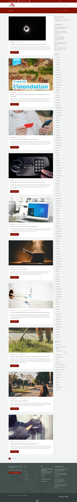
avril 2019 (57, 278)
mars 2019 (58, 281)
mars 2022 (58, 190)
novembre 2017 (58, 321)
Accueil (35, 5)
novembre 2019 (58, 261)
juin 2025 (57, 92)
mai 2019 (57, 276)
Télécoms (24, 224)
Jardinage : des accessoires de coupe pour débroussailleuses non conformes (29, 356)
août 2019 (57, 268)
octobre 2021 (58, 203)
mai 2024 (57, 125)
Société (24, 267)
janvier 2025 (58, 105)
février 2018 (58, 314)
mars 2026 (58, 69)
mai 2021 (57, 215)
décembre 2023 (58, 137)
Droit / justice (58, 362)
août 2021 (57, 208)
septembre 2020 (59, 236)
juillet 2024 (58, 120)
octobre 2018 (58, 294)
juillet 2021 (58, 210)
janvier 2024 (58, 135)
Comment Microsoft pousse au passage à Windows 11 (24, 226)
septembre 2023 (59, 145)
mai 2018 (57, 306)
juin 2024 (57, 122)
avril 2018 (57, 309)
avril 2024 (57, 127)
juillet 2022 (58, 180)
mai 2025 (57, 94)
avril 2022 (57, 188)
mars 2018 (58, 311)
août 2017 (57, 329)
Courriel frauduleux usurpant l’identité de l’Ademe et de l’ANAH (61, 44)
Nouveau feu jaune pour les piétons (19, 400)
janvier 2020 (58, 256)
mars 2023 (58, 160)
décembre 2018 (58, 289)
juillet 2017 (58, 331)
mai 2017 (57, 334)
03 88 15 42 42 (13, 1)
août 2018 (57, 299)
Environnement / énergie (27, 310)
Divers (24, 354)
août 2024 (57, 117)
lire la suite (14, 52)
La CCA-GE (53, 5)
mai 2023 (57, 155)
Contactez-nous (23, 1)
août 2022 (57, 178)
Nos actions (60, 5)
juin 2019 (57, 273)
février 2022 (58, 193)
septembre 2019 (59, 266)
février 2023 (58, 163)
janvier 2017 (58, 336)
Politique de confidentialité (45, 479)
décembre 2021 (58, 198)
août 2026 (57, 57)
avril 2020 (57, 248)
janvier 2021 (58, 226)
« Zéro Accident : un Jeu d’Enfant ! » (19, 269)
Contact (66, 5)
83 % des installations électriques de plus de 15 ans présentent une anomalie (29, 312)
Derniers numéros (59, 357)
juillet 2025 (58, 89)
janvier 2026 (58, 74)
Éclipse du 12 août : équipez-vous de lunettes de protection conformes (28, 44)
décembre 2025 (58, 77)
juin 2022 (57, 183)
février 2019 (58, 284)
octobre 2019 (58, 263)
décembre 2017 (58, 319)
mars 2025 (58, 100)
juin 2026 (57, 62)
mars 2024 (58, 130)
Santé (57, 379)
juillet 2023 (58, 150)
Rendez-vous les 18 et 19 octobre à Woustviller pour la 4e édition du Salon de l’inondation (29, 95)
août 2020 (57, 238)
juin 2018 (57, 304)
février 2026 (58, 72)
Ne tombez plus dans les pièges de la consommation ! (24, 139)
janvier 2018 (58, 316)
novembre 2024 (58, 110)
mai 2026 (57, 64)
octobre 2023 (58, 142)
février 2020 (58, 253)
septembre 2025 (59, 84)
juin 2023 (57, 152)
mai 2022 (57, 185)
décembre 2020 (58, 228)
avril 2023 (57, 157)
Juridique (47, 5)
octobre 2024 (58, 112)
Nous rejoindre (58, 374)
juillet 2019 (58, 271)
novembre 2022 (58, 170)
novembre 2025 (58, 79)
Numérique (58, 377)
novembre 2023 (58, 140)
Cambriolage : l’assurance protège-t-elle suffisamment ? (24, 443)
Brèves (65, 352)
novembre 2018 (58, 291)
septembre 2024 (59, 115)
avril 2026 (57, 67)
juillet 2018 (58, 301)
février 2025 (58, 102)
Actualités (41, 5)
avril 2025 (57, 97)
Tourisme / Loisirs (42, 180)
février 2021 (58, 223)
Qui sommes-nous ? (15, 472)
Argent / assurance (20, 180)
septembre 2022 (59, 175)
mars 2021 (58, 221)
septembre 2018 (59, 296)
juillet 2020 (58, 241)
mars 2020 (58, 251)
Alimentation (58, 344)
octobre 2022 (58, 173)
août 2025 (57, 87)
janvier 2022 (58, 195)
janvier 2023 (58, 165)
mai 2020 (57, 246)
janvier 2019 (58, 286)
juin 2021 (57, 213)
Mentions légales (44, 481)
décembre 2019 (58, 258)
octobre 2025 (58, 82)
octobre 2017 (58, 324)
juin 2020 (57, 243)
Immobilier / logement (35, 180)
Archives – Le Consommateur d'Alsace (61, 348)
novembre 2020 (58, 231)
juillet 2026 (58, 59)
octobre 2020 (58, 233)
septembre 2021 (59, 205)
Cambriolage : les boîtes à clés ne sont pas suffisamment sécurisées (27, 182)
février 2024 (58, 132)
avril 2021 (57, 218)
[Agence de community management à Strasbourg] (38, 500)
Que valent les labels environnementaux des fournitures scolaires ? (59, 38)
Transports (28, 398)
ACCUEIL (56, 10)
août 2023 (57, 147)
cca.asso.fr (43, 477)
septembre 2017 (59, 326)
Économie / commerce (60, 364)
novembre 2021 (58, 200)
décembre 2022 (58, 168)
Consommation (20, 42)
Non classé (58, 372)
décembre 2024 (58, 107)
